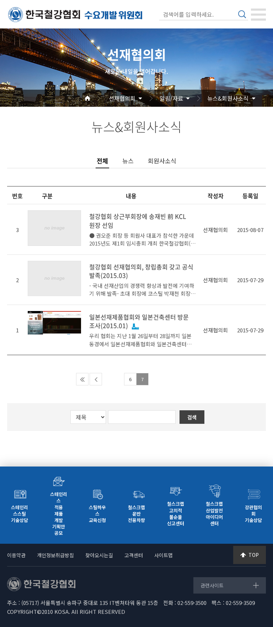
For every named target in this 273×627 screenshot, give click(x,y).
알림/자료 (171, 98)
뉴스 (128, 160)
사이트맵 (163, 555)
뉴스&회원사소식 (227, 98)
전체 (102, 160)
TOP (253, 554)
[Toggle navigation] (258, 15)
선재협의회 (122, 98)
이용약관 (16, 555)
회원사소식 (162, 160)
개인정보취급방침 (55, 555)
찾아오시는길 (99, 555)
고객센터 (133, 555)
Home (96, 98)
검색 (242, 14)
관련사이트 (212, 585)
